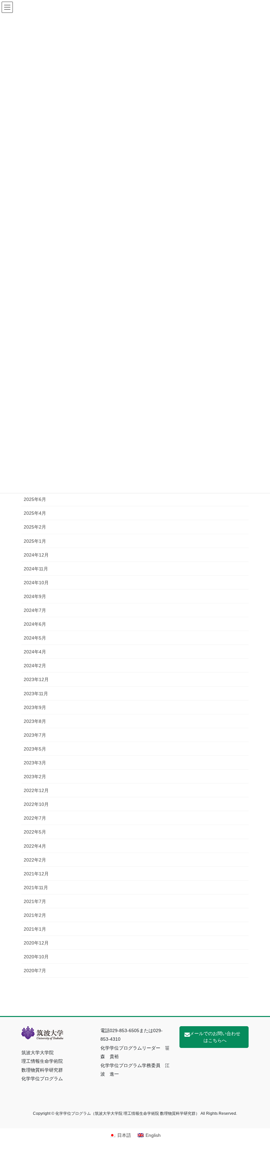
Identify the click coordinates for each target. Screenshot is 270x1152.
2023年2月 (35, 776)
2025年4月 (35, 513)
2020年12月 (36, 943)
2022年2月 (35, 860)
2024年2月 (35, 665)
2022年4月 (35, 846)
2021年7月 (35, 901)
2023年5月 (35, 749)
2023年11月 (36, 693)
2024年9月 (35, 596)
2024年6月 (35, 624)
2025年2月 (35, 527)
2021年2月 (35, 915)
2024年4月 (35, 651)
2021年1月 (35, 929)
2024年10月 (36, 582)
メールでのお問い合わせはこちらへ (215, 1037)
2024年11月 (36, 568)
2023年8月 (35, 721)
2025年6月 (35, 499)
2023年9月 (35, 707)
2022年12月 (36, 790)
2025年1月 (35, 541)
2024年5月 (35, 638)
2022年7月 (35, 818)
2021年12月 (36, 873)
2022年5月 (35, 832)
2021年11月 (36, 887)
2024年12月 (36, 555)
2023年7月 (35, 735)
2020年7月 (35, 970)
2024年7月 (35, 610)
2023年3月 (35, 762)
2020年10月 (36, 956)
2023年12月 (36, 679)
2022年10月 (36, 804)
